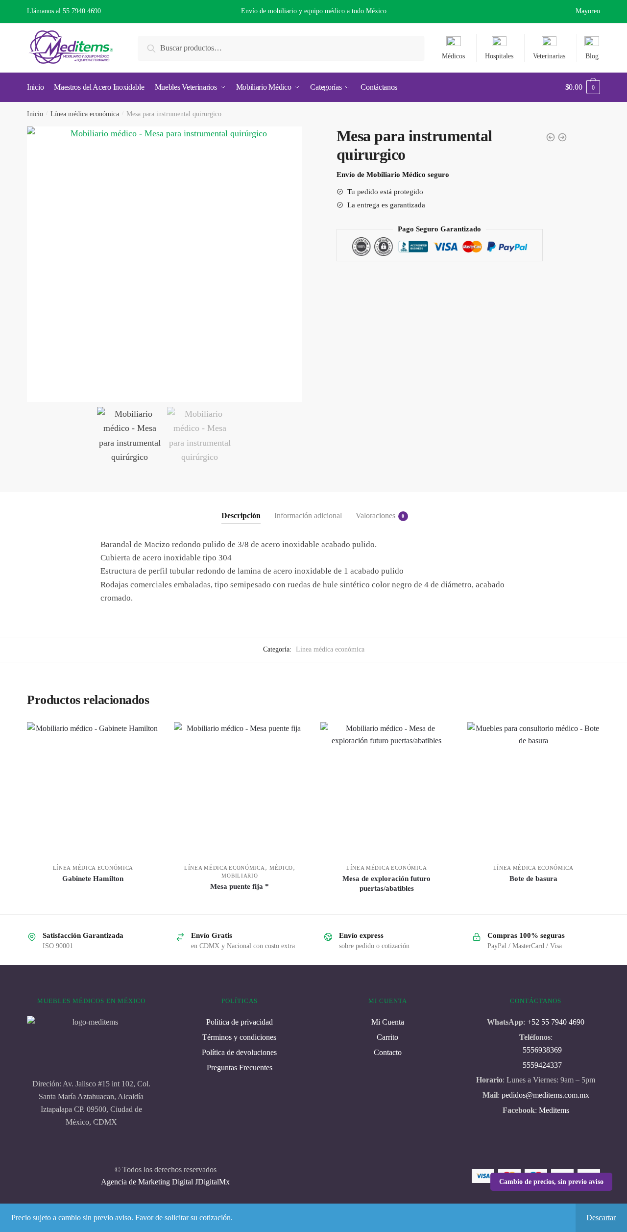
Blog (592, 56)
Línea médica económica (84, 114)
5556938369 (542, 1050)
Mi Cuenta (387, 1022)
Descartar (601, 1217)
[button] (290, 264)
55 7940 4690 (82, 11)
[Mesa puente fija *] (240, 788)
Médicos (453, 56)
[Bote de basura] (533, 788)
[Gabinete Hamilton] (93, 788)
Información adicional (308, 515)
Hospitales (499, 56)
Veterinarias (549, 56)
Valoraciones (375, 515)
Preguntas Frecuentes (239, 1067)
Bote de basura (533, 878)
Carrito (387, 1037)
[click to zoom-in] (164, 264)
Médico (281, 868)
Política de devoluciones (239, 1052)
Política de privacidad (239, 1022)
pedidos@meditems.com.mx (544, 1095)
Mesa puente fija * (239, 886)
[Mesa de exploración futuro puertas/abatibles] (386, 788)
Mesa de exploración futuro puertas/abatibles (386, 883)
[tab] (241, 507)
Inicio (35, 114)
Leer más (92, 902)
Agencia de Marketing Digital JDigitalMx (165, 1182)
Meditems (554, 1110)
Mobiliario (239, 876)
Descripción (241, 515)
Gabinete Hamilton (92, 878)
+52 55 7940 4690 (555, 1022)
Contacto (388, 1052)
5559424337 (542, 1065)
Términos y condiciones (239, 1037)
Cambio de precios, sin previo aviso (551, 1181)
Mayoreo (588, 11)
